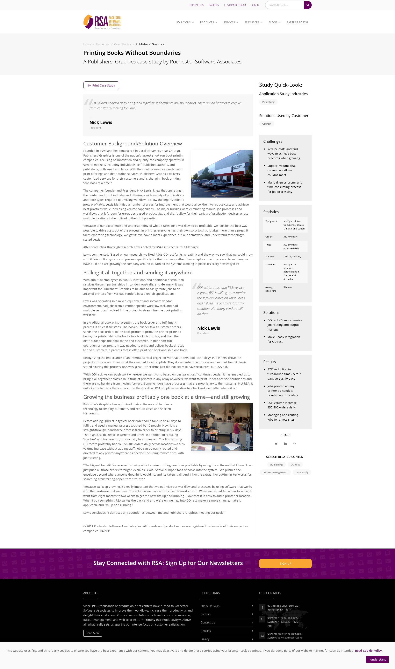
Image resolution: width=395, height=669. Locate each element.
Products (207, 22)
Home (87, 44)
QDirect (266, 123)
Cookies (206, 631)
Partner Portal (298, 22)
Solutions (183, 22)
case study (302, 472)
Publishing (268, 102)
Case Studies (122, 44)
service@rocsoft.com (290, 637)
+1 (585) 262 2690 (288, 617)
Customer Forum (235, 5)
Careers (214, 5)
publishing (276, 464)
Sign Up (285, 563)
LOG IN (255, 5)
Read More (93, 633)
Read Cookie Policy (368, 651)
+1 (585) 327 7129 (288, 621)
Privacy (205, 639)
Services (229, 22)
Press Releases (210, 606)
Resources (251, 22)
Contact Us (196, 5)
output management (275, 472)
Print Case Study (103, 85)
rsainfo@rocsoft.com (290, 633)
